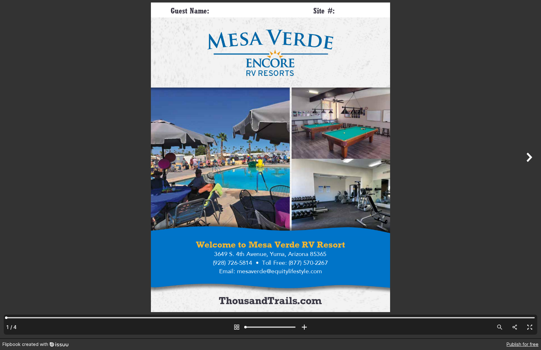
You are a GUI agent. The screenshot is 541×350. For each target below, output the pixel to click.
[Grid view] (236, 327)
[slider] (270, 327)
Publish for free (522, 344)
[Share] (514, 327)
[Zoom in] (304, 327)
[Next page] (528, 169)
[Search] (499, 327)
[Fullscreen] (529, 327)
